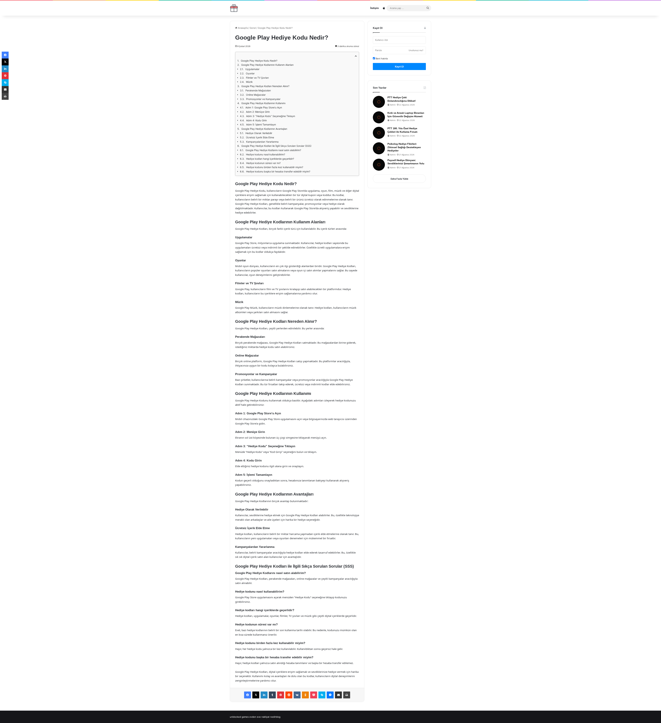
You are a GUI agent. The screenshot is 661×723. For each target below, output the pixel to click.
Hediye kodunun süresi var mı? (263, 163)
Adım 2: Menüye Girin (258, 111)
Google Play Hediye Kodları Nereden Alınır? (265, 86)
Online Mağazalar (256, 94)
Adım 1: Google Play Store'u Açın (263, 107)
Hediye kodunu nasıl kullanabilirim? (265, 154)
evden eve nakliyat (259, 716)
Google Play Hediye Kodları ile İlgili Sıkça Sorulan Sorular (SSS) (276, 145)
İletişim (374, 8)
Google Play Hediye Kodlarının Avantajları (264, 128)
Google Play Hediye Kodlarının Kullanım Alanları (267, 64)
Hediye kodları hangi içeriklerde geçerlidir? (270, 158)
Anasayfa (242, 27)
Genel (253, 27)
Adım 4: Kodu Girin (256, 120)
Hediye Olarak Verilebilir (258, 133)
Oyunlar (250, 73)
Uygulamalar (252, 69)
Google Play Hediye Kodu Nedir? (259, 60)
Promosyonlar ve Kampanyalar (263, 99)
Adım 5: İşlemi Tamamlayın (261, 124)
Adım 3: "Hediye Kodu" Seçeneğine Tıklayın (270, 116)
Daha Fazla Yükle (399, 178)
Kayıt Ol (399, 66)
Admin (393, 105)
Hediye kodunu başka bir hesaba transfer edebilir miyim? (278, 171)
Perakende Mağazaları (258, 90)
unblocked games (239, 716)
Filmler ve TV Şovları (257, 77)
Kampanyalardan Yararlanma (262, 141)
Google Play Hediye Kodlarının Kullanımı (263, 103)
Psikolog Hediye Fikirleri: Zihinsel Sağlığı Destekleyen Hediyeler (404, 147)
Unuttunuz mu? (416, 50)
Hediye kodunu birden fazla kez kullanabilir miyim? (274, 167)
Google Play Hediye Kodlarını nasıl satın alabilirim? (273, 150)
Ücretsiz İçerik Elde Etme (260, 137)
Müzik (249, 81)
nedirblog (275, 716)
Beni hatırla (381, 58)
